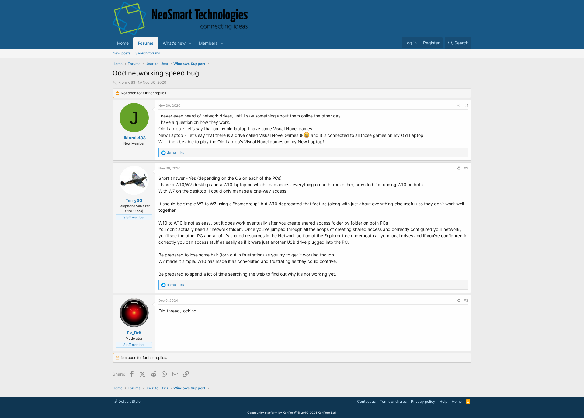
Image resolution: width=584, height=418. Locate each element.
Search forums (147, 53)
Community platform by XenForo (292, 412)
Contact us (366, 401)
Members (208, 43)
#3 (466, 300)
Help (443, 401)
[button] (190, 43)
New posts (121, 53)
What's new (174, 43)
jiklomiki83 (126, 82)
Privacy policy (423, 401)
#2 (466, 168)
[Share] (458, 105)
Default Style (129, 401)
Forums (146, 43)
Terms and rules (393, 401)
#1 (466, 105)
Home (123, 43)
